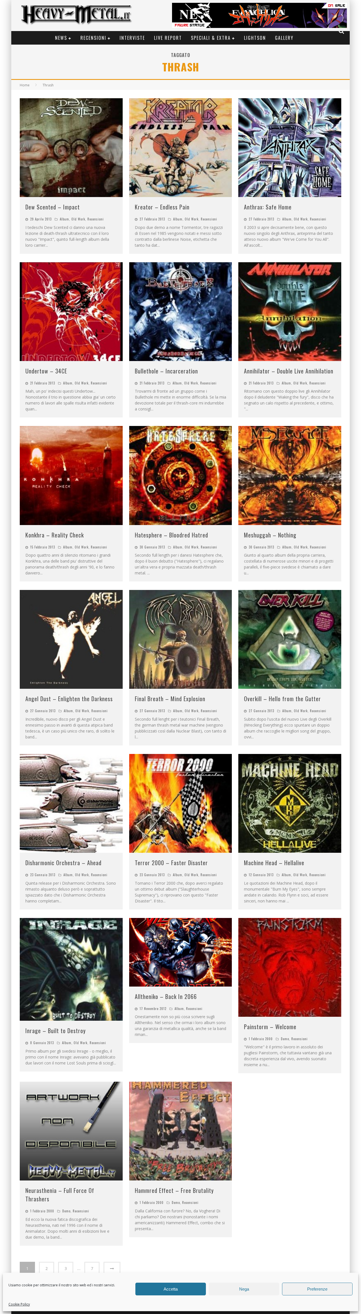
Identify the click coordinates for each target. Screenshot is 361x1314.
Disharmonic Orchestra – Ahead (63, 862)
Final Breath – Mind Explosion (170, 698)
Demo (285, 1039)
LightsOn (255, 37)
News (61, 37)
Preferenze (317, 1289)
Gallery (284, 37)
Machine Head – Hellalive (274, 862)
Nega (244, 1289)
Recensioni (93, 37)
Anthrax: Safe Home (268, 207)
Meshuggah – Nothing (270, 535)
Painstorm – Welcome (270, 1026)
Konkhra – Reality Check (54, 535)
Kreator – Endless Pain (162, 207)
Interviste (132, 37)
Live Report (168, 37)
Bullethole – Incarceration (166, 371)
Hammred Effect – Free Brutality (174, 1190)
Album (64, 219)
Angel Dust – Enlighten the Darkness (69, 698)
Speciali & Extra (211, 37)
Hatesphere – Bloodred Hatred (171, 535)
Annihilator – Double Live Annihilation (288, 371)
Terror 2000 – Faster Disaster (171, 862)
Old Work (78, 219)
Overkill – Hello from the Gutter (282, 698)
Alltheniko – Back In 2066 (166, 996)
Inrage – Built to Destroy (55, 1030)
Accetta (171, 1289)
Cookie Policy (19, 1304)
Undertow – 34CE (46, 371)
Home (25, 85)
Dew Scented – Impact (52, 207)
